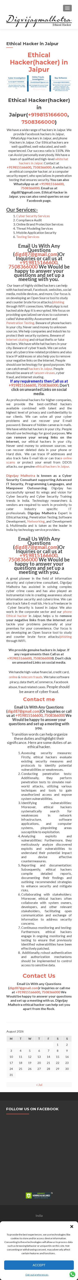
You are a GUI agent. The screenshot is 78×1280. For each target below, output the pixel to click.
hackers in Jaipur (40, 368)
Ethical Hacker (30, 58)
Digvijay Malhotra (20, 475)
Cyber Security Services (33, 216)
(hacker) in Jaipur (48, 65)
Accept (39, 1265)
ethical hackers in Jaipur (52, 466)
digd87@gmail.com (36, 254)
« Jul (39, 1085)
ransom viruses (44, 373)
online (13, 677)
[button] (72, 1226)
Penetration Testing (20, 323)
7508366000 (38, 122)
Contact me (39, 699)
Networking (36, 521)
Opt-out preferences (36, 1274)
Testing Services (27, 237)
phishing (58, 302)
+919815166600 (47, 115)
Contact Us (39, 975)
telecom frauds (31, 677)
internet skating (17, 339)
